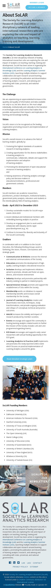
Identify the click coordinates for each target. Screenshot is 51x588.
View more (13, 480)
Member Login (37, 2)
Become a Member (37, 7)
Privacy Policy (20, 567)
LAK (23, 563)
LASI (29, 563)
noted (26, 577)
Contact (37, 563)
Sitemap (34, 567)
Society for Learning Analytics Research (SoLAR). (28, 574)
